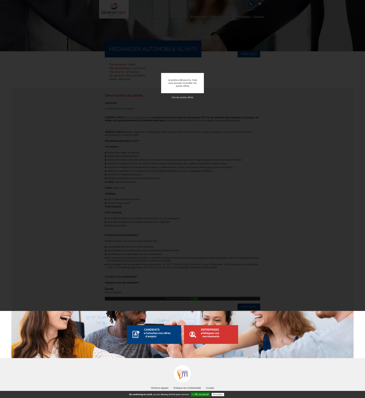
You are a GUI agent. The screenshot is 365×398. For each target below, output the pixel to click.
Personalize (218, 394)
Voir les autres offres (182, 97)
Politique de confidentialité (187, 388)
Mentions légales (160, 388)
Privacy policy (232, 394)
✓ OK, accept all (200, 394)
